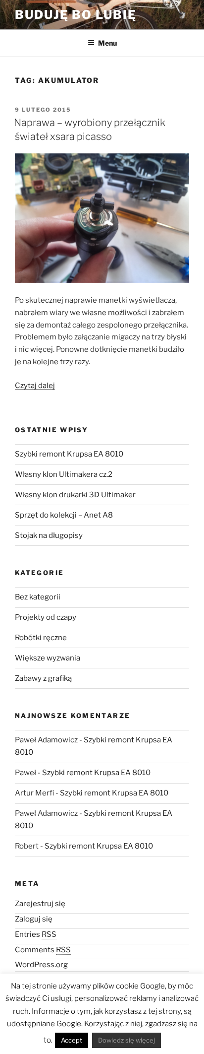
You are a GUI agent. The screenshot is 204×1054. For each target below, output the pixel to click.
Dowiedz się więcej (126, 1040)
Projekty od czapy (45, 617)
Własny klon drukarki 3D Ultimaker (75, 494)
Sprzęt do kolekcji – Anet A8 (64, 515)
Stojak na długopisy (49, 535)
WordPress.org (41, 964)
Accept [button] (71, 1040)
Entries (35, 934)
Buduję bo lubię (76, 14)
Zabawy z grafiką (43, 678)
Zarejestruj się (40, 903)
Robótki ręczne (41, 637)
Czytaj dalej (35, 385)
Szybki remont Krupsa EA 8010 (69, 454)
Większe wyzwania (47, 658)
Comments (43, 949)
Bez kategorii (37, 597)
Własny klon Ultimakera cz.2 (63, 474)
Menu (107, 43)
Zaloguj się (33, 919)
